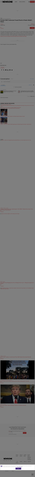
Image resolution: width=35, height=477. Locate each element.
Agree (18, 468)
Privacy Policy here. (19, 466)
